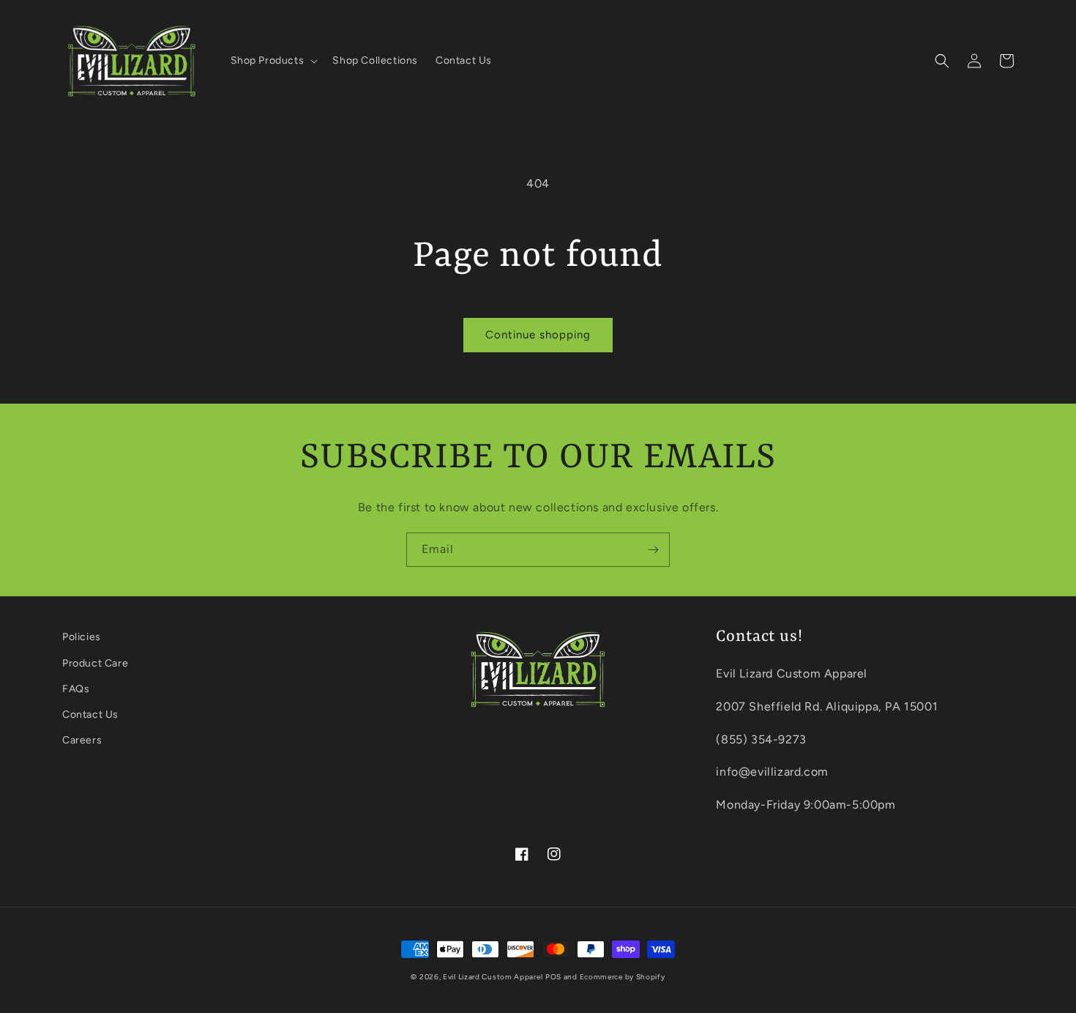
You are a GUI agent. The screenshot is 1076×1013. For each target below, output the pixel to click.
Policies (81, 637)
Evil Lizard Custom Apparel (492, 977)
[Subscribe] (653, 550)
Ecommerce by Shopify (622, 977)
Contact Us (90, 714)
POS (553, 977)
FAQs (75, 689)
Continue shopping (538, 334)
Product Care (95, 663)
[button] (273, 60)
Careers (82, 740)
